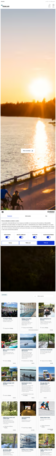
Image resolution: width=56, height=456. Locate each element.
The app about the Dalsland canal (44, 383)
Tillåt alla (46, 242)
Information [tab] (28, 216)
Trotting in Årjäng (7, 318)
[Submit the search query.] (35, 296)
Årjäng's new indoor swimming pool (26, 319)
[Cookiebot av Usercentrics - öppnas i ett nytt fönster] (48, 212)
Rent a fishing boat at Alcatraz (45, 319)
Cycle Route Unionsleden (46, 349)
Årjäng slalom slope (45, 417)
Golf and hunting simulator (26, 418)
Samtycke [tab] (9, 216)
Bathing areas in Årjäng (27, 449)
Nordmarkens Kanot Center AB (27, 383)
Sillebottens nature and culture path (9, 418)
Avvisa (10, 242)
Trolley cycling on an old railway (46, 450)
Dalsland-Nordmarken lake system (27, 350)
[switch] (21, 237)
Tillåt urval (28, 242)
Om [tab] (46, 216)
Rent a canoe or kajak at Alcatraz (9, 350)
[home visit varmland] (5, 6)
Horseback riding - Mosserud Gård (7, 450)
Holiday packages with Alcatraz (8, 383)
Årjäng (3, 1)
